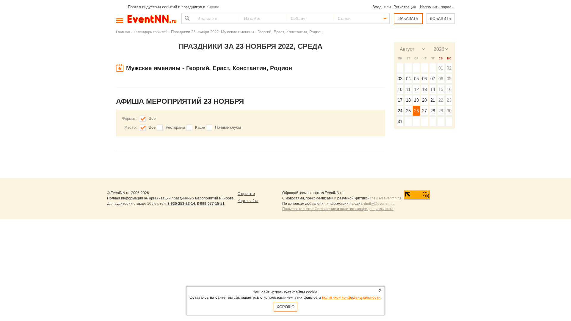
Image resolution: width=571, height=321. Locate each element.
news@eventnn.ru (386, 198)
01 (440, 67)
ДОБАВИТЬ (440, 18)
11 (408, 89)
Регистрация (404, 7)
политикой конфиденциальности (351, 297)
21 (432, 100)
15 (440, 89)
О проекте (246, 194)
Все (152, 118)
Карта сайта (248, 201)
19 (416, 100)
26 (416, 110)
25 (408, 110)
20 (424, 100)
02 (449, 67)
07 (432, 78)
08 (440, 78)
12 (416, 89)
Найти (186, 18)
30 (449, 110)
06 (424, 78)
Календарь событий (150, 32)
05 (416, 78)
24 (400, 110)
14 (432, 89)
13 (424, 89)
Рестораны (175, 127)
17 (400, 100)
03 (400, 78)
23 (449, 100)
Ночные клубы (228, 127)
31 (400, 121)
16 (449, 89)
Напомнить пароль (437, 7)
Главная (123, 32)
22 (440, 100)
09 (449, 78)
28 (432, 110)
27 (424, 110)
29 (440, 110)
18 (408, 100)
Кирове (212, 7)
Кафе (200, 127)
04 (408, 78)
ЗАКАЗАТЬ (408, 18)
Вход (377, 7)
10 (400, 89)
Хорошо (285, 307)
